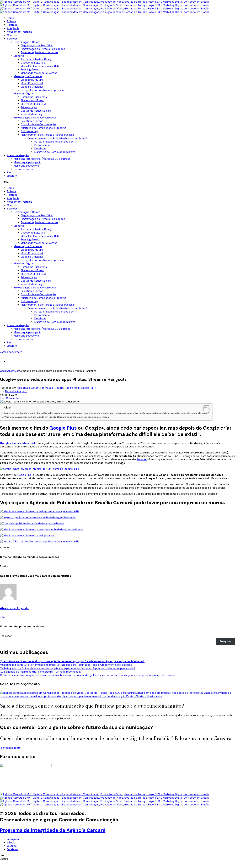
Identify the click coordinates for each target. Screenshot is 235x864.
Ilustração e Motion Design (36, 59)
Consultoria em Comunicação (38, 124)
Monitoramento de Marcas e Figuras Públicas (47, 135)
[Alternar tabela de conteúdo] (205, 408)
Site (2, 617)
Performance (42, 145)
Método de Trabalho (19, 31)
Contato (12, 176)
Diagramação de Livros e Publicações (43, 49)
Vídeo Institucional (32, 86)
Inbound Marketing (31, 114)
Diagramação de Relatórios (37, 45)
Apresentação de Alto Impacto (39, 52)
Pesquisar (6, 636)
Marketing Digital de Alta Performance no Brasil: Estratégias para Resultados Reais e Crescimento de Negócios (66, 665)
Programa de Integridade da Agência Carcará (52, 830)
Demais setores (23, 169)
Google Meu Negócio (77, 388)
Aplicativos (23, 388)
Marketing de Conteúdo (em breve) (55, 152)
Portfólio (12, 25)
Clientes (12, 35)
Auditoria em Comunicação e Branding (43, 128)
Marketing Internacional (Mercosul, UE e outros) (42, 159)
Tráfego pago (29, 107)
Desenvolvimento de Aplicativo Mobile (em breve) (57, 138)
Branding (19, 56)
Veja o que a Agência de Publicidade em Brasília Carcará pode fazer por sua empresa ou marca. (56, 417)
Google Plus (63, 428)
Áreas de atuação (18, 155)
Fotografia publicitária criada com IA (55, 141)
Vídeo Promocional (32, 83)
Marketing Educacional (27, 165)
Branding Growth (30, 69)
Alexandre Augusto (16, 391)
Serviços (12, 38)
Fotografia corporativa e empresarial (42, 90)
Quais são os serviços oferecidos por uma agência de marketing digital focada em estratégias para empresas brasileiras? (72, 661)
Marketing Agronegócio (27, 162)
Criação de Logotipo (33, 62)
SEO (93, 388)
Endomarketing (29, 131)
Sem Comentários (11, 398)
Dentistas (40, 148)
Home (10, 18)
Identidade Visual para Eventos (39, 73)
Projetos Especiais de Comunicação (35, 117)
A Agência (13, 28)
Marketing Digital (23, 93)
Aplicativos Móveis (42, 388)
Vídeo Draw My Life (32, 80)
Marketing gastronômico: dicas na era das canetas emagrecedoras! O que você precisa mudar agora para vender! (67, 668)
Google (59, 388)
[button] (117, 182)
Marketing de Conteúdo (28, 76)
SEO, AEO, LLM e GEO (33, 104)
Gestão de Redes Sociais (36, 110)
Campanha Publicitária (34, 97)
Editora (11, 21)
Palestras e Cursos (32, 121)
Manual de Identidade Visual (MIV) (41, 66)
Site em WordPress (32, 100)
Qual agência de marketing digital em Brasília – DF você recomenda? (40, 671)
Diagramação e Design (27, 42)
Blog (9, 172)
